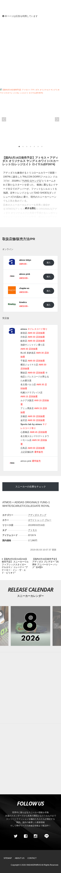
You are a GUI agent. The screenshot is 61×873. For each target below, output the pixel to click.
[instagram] (35, 836)
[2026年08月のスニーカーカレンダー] (30, 626)
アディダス (33, 515)
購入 (49, 262)
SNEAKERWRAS (33, 865)
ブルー (48, 520)
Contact (32, 858)
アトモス (32, 530)
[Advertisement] (30, 53)
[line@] (45, 836)
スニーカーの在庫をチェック (30, 486)
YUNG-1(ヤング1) (31, 180)
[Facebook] (25, 836)
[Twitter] (15, 836)
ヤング (43, 515)
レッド (41, 520)
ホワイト (32, 520)
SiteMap (8, 858)
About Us (19, 858)
